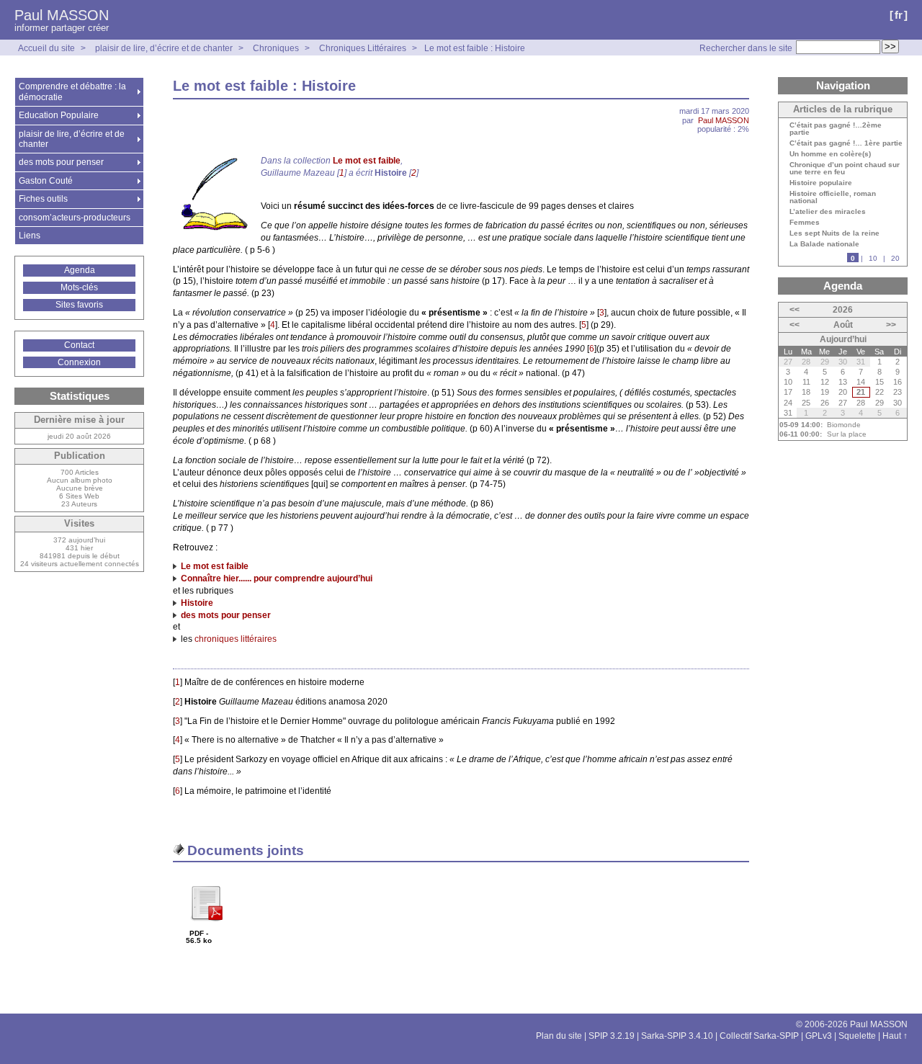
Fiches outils (43, 199)
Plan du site (559, 1036)
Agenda (79, 270)
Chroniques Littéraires (362, 48)
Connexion (79, 362)
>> (891, 325)
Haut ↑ (895, 1036)
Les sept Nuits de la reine (834, 233)
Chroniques (276, 48)
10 (873, 258)
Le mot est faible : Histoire (474, 48)
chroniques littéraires (235, 639)
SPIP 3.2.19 (611, 1036)
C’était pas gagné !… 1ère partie (846, 143)
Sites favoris (79, 305)
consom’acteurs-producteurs (74, 218)
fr (899, 15)
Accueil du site (46, 48)
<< (794, 310)
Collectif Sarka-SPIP (759, 1036)
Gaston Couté (46, 181)
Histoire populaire (820, 183)
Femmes (804, 222)
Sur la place (847, 434)
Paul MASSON (61, 15)
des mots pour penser (61, 162)
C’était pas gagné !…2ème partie (835, 129)
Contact (79, 345)
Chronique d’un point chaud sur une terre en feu (844, 168)
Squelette (857, 1036)
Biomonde (844, 425)
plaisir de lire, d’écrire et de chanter (164, 48)
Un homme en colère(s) (830, 154)
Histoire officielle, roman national (832, 197)
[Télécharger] (206, 926)
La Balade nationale (824, 244)
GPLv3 (818, 1036)
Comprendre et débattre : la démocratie (72, 91)
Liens (29, 236)
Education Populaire (59, 115)
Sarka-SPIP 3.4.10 (677, 1036)
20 (895, 258)
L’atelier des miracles (827, 211)
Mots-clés (79, 287)
